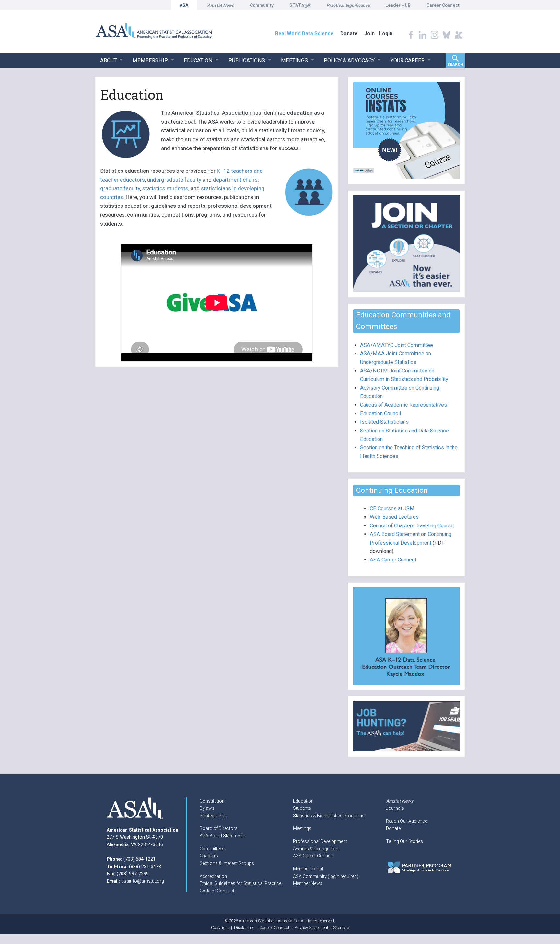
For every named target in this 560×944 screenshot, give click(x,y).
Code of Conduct (217, 890)
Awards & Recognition (315, 848)
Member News (307, 883)
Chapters (209, 855)
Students (302, 808)
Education (303, 801)
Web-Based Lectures (394, 517)
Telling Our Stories (404, 841)
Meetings (302, 828)
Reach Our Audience (406, 821)
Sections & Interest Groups (227, 863)
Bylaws (207, 808)
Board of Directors (219, 828)
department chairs (235, 179)
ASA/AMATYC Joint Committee (396, 345)
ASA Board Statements (223, 835)
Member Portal (308, 868)
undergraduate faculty (174, 179)
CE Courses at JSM (392, 508)
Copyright (220, 927)
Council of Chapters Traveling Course (412, 526)
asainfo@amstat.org (142, 881)
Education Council (380, 413)
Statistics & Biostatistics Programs (329, 815)
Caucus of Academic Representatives (403, 405)
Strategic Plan (214, 815)
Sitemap (341, 927)
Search (455, 64)
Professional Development (320, 841)
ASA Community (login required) (325, 876)
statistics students (165, 188)
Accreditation (213, 876)
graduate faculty (120, 188)
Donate (393, 828)
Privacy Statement (311, 927)
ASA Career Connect (393, 560)
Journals (395, 808)
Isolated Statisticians (384, 422)
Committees (212, 848)
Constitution (212, 801)
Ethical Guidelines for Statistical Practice (240, 883)
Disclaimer (244, 927)
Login (385, 33)
